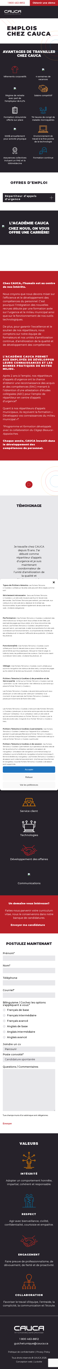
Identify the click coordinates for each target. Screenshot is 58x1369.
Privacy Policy (43, 1352)
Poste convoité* (13, 1054)
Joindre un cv (12, 1044)
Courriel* (8, 990)
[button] (53, 582)
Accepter (29, 769)
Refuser (29, 777)
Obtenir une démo (44, 3)
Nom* (6, 965)
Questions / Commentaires (20, 1067)
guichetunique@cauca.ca (31, 1343)
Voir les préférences (29, 785)
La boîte (38, 1361)
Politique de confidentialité (21, 1352)
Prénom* (9, 953)
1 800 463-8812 (16, 3)
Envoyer (7, 1124)
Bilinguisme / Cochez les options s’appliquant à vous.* (24, 1003)
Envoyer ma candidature (28, 925)
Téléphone (10, 978)
